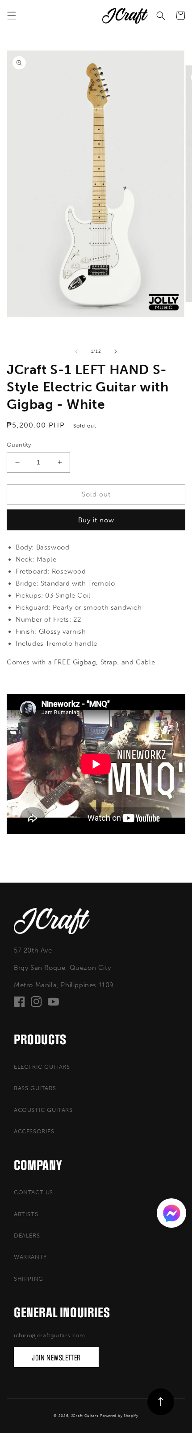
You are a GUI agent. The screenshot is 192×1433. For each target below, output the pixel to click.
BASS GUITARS (35, 1088)
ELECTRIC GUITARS (42, 1066)
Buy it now (96, 520)
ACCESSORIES (34, 1131)
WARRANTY (30, 1257)
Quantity (19, 444)
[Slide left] (76, 351)
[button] (11, 15)
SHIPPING (28, 1278)
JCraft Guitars (85, 1415)
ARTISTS (26, 1214)
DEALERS (27, 1235)
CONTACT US (33, 1192)
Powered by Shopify (119, 1415)
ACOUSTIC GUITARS (43, 1110)
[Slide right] (115, 351)
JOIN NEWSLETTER (56, 1357)
